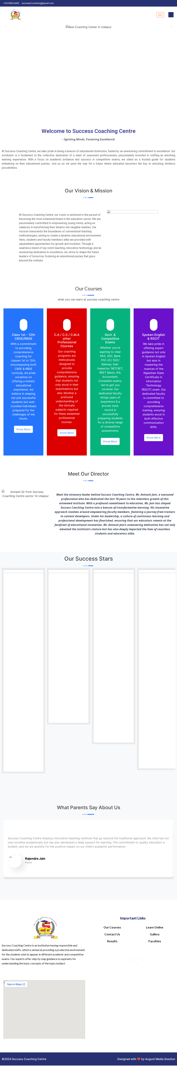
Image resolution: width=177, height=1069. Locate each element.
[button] (5, 27)
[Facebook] (167, 3)
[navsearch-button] (171, 14)
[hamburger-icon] (160, 14)
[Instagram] (173, 3)
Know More (23, 429)
